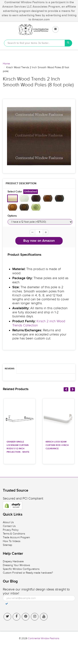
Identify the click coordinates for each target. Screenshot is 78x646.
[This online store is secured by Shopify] (12, 505)
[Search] (68, 43)
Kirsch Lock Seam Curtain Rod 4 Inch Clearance (57, 445)
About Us (8, 522)
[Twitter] (7, 616)
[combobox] (34, 43)
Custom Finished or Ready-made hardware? (28, 572)
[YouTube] (44, 616)
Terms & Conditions (14, 533)
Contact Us (9, 526)
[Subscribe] (6, 603)
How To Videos (11, 541)
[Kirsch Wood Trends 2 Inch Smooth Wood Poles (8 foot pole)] (39, 136)
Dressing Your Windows (16, 565)
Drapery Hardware (13, 561)
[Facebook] (16, 616)
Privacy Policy (11, 529)
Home (6, 63)
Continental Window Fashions (43, 638)
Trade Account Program (16, 537)
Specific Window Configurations (21, 569)
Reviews (9, 369)
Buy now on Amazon (39, 240)
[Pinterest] (25, 616)
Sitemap (7, 545)
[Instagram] (34, 616)
